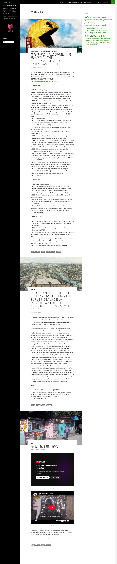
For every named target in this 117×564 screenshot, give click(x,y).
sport (85, 42)
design (98, 19)
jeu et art (105, 30)
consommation (87, 19)
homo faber (104, 23)
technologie (91, 42)
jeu (38, 545)
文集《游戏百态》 (88, 2)
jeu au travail (88, 28)
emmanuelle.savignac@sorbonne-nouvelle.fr (44, 81)
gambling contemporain (102, 21)
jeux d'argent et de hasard (95, 33)
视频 (32, 443)
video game (98, 42)
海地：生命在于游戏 (44, 446)
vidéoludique (106, 42)
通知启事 (33, 289)
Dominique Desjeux (106, 19)
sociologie (103, 40)
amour (90, 17)
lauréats (98, 36)
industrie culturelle (95, 25)
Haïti (33, 545)
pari (101, 38)
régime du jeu (50, 251)
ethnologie (93, 20)
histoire (99, 23)
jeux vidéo (90, 35)
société (59, 251)
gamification (35, 251)
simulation (97, 40)
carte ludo (104, 17)
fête (33, 405)
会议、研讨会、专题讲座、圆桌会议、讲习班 (46, 51)
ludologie (94, 38)
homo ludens (87, 25)
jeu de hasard (90, 30)
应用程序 (95, 44)
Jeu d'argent (97, 28)
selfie (92, 40)
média (98, 38)
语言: (105, 2)
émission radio (88, 44)
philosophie (107, 38)
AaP (86, 17)
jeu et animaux (99, 30)
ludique (103, 36)
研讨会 (32, 51)
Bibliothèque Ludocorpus (75, 2)
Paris (38, 405)
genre (95, 23)
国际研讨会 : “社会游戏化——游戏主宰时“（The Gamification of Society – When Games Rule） (51, 59)
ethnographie (87, 20)
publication (87, 40)
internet (103, 25)
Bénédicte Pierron (97, 17)
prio (43, 251)
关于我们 (62, 2)
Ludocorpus (7, 2)
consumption (94, 19)
